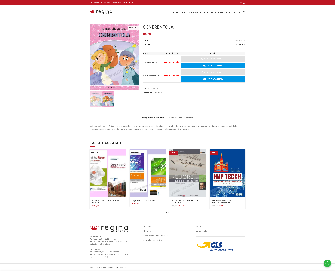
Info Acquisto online (181, 117)
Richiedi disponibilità (215, 59)
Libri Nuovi (157, 92)
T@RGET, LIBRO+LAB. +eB (143, 200)
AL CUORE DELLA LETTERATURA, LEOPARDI (186, 201)
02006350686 (121, 267)
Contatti (199, 227)
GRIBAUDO (240, 44)
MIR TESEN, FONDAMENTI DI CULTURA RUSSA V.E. (224, 201)
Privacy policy (202, 231)
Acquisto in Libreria (153, 117)
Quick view (123, 154)
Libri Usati (147, 227)
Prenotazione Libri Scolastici (155, 236)
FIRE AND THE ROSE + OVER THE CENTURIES (106, 201)
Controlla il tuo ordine (152, 240)
